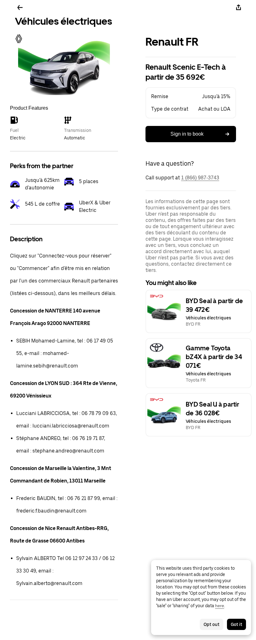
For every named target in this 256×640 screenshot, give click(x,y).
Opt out (211, 624)
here (219, 605)
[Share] (238, 7)
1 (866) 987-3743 (200, 177)
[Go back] (19, 7)
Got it (236, 624)
